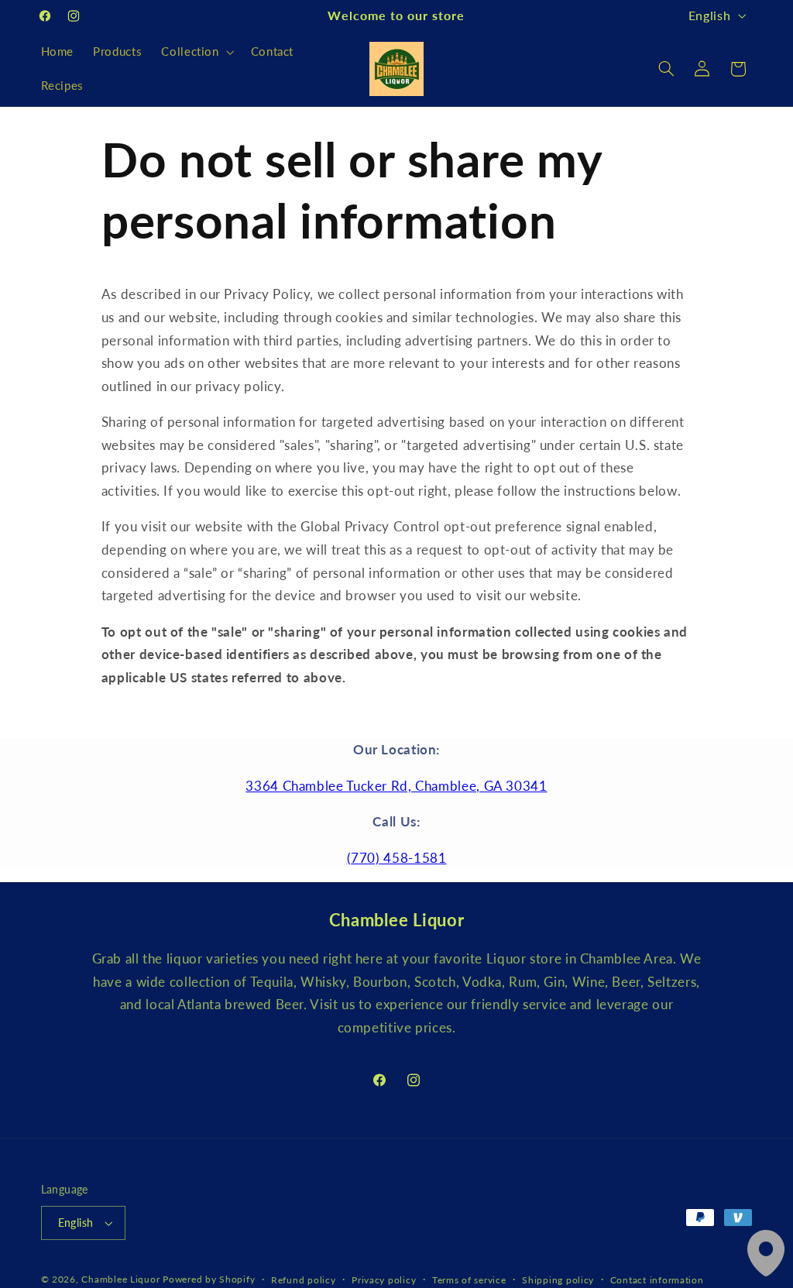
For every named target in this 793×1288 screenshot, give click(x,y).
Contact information (657, 1280)
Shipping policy (558, 1280)
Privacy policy (384, 1280)
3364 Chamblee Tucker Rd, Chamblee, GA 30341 (396, 786)
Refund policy (303, 1280)
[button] (196, 52)
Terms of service (469, 1280)
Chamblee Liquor (120, 1279)
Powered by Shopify (209, 1279)
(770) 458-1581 (397, 858)
